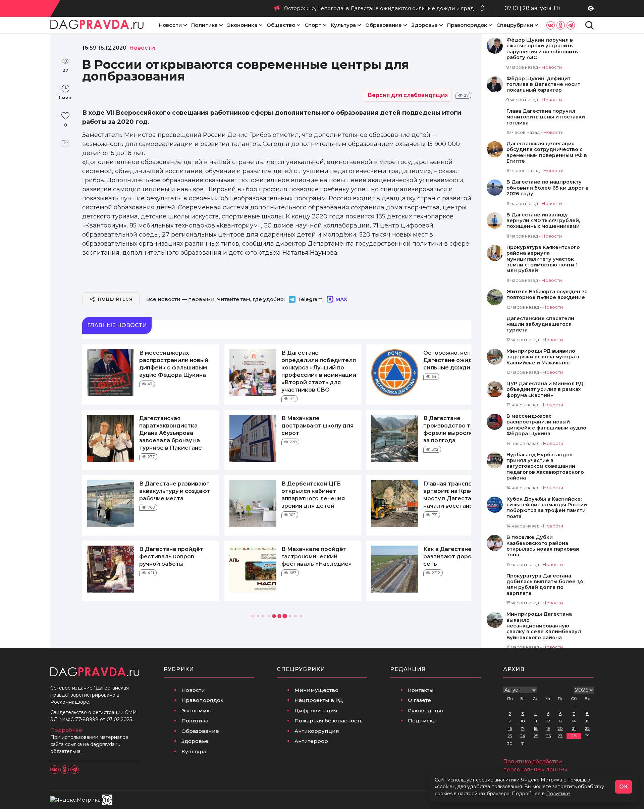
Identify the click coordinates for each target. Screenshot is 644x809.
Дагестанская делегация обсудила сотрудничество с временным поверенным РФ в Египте (546, 152)
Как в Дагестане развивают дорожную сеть (455, 556)
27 (560, 735)
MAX (341, 299)
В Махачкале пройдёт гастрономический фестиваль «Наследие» (316, 556)
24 (522, 735)
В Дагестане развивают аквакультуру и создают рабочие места (174, 491)
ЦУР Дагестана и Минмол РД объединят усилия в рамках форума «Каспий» (544, 389)
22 (587, 728)
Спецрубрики (514, 25)
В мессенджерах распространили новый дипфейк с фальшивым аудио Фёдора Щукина (546, 425)
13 (560, 720)
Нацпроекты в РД (318, 700)
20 (560, 728)
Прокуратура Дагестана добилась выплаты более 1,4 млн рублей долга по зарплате (544, 584)
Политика (204, 25)
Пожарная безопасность (328, 720)
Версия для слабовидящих (408, 95)
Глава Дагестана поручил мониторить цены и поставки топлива (545, 117)
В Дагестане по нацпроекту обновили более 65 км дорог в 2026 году (547, 188)
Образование (383, 25)
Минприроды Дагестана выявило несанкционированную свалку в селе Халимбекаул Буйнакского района (543, 626)
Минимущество (316, 690)
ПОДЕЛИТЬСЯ (115, 299)
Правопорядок (467, 25)
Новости (170, 25)
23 (509, 735)
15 (587, 720)
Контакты (421, 690)
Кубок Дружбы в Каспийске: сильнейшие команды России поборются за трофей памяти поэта (546, 507)
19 (548, 728)
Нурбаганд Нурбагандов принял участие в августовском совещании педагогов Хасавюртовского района (545, 466)
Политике (558, 794)
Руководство (425, 710)
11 (535, 720)
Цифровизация (315, 710)
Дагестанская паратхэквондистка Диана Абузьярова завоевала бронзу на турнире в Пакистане (170, 433)
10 (523, 720)
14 (574, 720)
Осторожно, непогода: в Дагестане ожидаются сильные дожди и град (379, 8)
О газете (419, 700)
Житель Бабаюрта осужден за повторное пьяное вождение (547, 294)
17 (523, 728)
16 (510, 728)
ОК (623, 786)
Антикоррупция (316, 731)
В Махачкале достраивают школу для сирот (317, 425)
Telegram (310, 299)
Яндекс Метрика (541, 780)
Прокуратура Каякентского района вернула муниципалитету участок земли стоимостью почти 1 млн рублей (543, 259)
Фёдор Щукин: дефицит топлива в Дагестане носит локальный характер (543, 84)
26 (548, 735)
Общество (281, 25)
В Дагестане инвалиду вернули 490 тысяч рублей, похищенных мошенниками (543, 221)
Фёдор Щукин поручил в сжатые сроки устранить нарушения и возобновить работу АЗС (542, 48)
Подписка (422, 720)
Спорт (313, 25)
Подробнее (66, 730)
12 (548, 720)
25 (536, 735)
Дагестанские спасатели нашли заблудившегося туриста (540, 324)
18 (536, 728)
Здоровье (424, 25)
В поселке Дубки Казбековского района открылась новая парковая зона (542, 546)
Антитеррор (311, 741)
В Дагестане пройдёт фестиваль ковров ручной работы (171, 556)
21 (574, 728)
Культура (343, 25)
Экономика (242, 25)
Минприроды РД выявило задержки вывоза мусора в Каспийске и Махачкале (542, 357)
